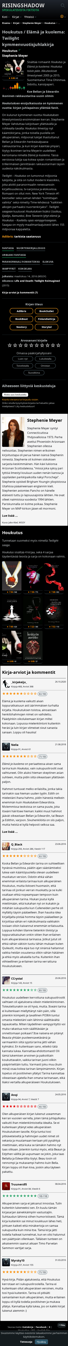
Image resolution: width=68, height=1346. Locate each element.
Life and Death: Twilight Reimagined (37, 280)
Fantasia (8, 248)
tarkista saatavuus (27, 236)
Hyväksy (41, 1341)
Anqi (14, 1095)
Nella (14, 745)
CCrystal (17, 978)
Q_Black (16, 844)
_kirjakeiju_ (19, 682)
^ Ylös (62, 1325)
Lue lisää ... (10, 516)
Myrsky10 (17, 1260)
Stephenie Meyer (15, 55)
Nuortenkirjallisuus (31, 248)
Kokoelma (25, 268)
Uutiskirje (27, 1327)
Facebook (41, 1327)
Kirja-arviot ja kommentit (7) (20, 292)
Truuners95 (19, 1184)
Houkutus (9, 51)
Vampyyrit (9, 268)
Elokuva (48, 261)
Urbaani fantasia (14, 255)
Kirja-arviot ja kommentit (28, 672)
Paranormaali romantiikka (21, 261)
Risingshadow (23, 7)
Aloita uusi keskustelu (15, 394)
